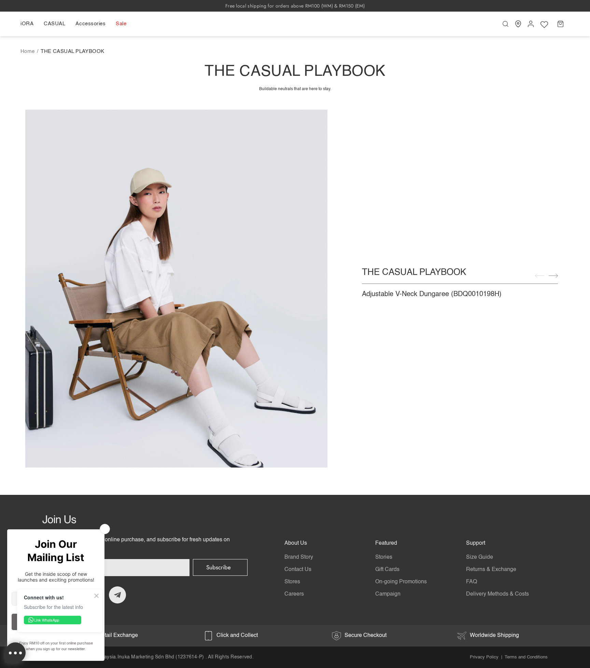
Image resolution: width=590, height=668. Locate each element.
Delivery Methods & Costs (497, 594)
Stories (383, 557)
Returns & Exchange (491, 569)
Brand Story (298, 557)
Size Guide (479, 557)
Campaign (388, 594)
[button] (29, 24)
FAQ (471, 582)
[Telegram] (117, 594)
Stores (292, 582)
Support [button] (475, 543)
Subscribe (218, 567)
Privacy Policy (484, 657)
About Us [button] (295, 543)
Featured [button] (386, 543)
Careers (294, 594)
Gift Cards (387, 569)
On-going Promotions (401, 582)
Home (27, 51)
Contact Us (297, 569)
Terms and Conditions (526, 657)
